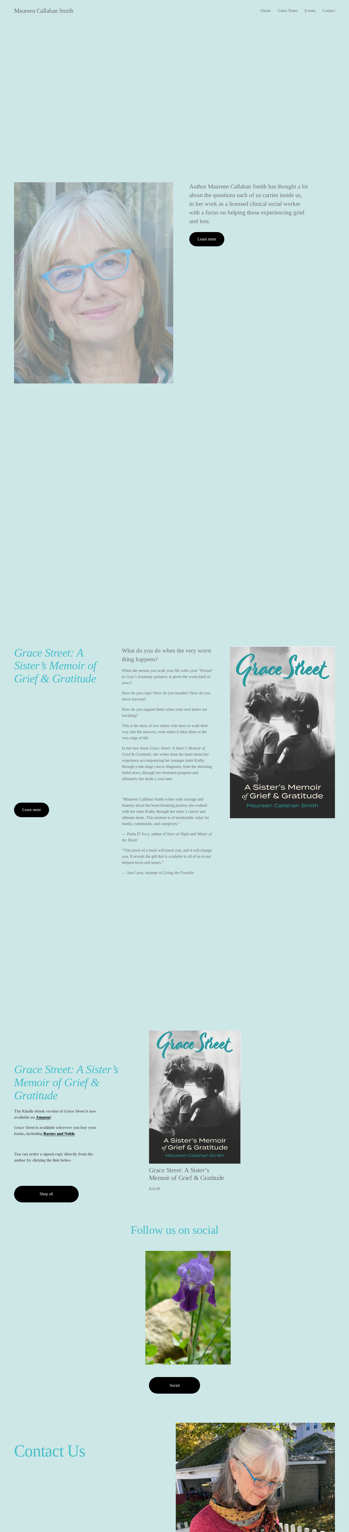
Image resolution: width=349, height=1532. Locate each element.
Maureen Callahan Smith (43, 10)
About (265, 10)
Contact (328, 10)
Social (175, 1385)
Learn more (206, 239)
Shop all (46, 1194)
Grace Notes (287, 10)
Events (310, 10)
